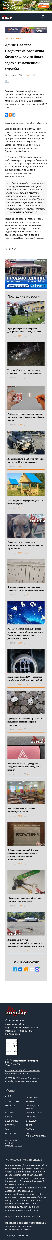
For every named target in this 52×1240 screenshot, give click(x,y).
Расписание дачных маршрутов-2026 (13, 1143)
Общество (31, 1121)
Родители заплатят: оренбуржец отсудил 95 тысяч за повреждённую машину (24, 766)
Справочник (32, 1097)
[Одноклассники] (10, 115)
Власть (9, 1116)
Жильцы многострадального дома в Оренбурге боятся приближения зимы (25, 588)
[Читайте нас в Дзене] (32, 969)
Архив (8, 1096)
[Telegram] (13, 115)
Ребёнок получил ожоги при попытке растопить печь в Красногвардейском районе (25, 417)
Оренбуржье (11, 1133)
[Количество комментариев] (27, 336)
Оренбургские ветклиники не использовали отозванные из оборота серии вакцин (25, 545)
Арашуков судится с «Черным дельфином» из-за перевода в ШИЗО (24, 330)
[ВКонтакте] (6, 115)
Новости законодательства (35, 1134)
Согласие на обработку (17, 1070)
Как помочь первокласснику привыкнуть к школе (21, 810)
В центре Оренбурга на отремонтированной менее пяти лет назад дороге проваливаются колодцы (25, 943)
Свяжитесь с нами (15, 1020)
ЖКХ (7, 1129)
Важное (30, 1101)
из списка (25, 1229)
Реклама (9, 1112)
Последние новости (23, 296)
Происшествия (34, 1112)
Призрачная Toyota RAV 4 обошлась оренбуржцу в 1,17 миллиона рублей (24, 678)
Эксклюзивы (12, 1101)
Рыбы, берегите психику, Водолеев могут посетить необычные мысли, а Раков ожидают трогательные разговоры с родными (25, 633)
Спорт (29, 1125)
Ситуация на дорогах (32, 1107)
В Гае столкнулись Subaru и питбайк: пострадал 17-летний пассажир (25, 460)
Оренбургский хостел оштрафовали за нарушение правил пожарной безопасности (25, 721)
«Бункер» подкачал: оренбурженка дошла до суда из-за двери (24, 899)
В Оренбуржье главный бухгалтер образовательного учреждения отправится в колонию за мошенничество (23, 854)
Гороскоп (10, 1105)
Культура (10, 1125)
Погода (30, 1129)
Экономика (11, 1121)
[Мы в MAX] (37, 969)
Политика (31, 1116)
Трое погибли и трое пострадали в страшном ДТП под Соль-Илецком (24, 371)
